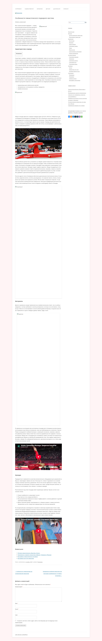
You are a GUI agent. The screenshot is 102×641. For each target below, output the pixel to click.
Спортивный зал (72, 62)
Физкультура (72, 49)
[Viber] (79, 117)
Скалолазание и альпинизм (75, 51)
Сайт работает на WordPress (21, 634)
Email (16, 609)
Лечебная (65, 8)
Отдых (70, 67)
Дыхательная (56, 8)
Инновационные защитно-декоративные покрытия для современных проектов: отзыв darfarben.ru (77, 95)
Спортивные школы (73, 60)
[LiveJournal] (77, 117)
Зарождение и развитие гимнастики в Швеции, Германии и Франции (34, 554)
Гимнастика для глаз (73, 69)
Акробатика (40, 8)
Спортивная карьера (73, 57)
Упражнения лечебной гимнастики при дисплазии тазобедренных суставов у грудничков (52, 573)
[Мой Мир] (73, 117)
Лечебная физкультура (74, 71)
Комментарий (19, 586)
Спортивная (18, 8)
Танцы (70, 48)
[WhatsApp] (82, 117)
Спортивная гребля (73, 46)
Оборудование (72, 44)
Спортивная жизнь (73, 64)
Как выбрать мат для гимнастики (26, 558)
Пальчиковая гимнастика (74, 37)
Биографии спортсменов (74, 80)
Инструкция (71, 40)
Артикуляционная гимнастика (75, 35)
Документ (71, 42)
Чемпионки (71, 58)
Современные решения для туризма (76, 105)
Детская (48, 8)
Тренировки (39, 562)
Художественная (29, 8)
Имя (16, 603)
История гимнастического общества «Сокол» (29, 553)
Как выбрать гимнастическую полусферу (28, 556)
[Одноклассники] (71, 117)
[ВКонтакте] (69, 117)
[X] (75, 117)
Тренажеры (71, 76)
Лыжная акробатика (73, 53)
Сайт (16, 615)
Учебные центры (72, 78)
